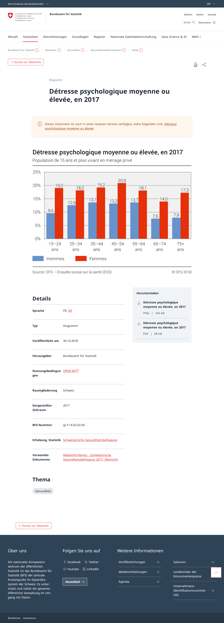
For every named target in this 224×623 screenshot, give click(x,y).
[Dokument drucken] (195, 65)
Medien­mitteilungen (133, 572)
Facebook (74, 562)
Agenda (124, 582)
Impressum (29, 618)
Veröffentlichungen (132, 562)
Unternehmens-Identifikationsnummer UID (189, 590)
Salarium (179, 562)
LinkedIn (93, 569)
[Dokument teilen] (204, 65)
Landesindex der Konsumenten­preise (187, 574)
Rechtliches (14, 618)
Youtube (73, 569)
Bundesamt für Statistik (66, 14)
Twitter (94, 562)
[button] (12, 36)
